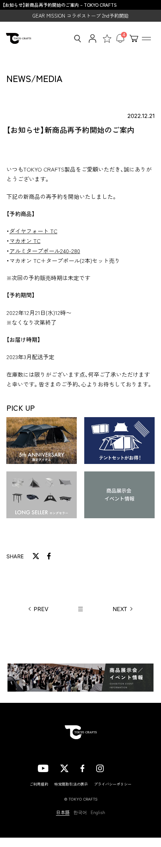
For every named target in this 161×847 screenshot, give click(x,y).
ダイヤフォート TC (33, 231)
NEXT (120, 609)
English (98, 812)
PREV (41, 609)
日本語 (63, 812)
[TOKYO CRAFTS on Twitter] (64, 767)
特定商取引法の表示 (71, 784)
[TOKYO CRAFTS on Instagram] (100, 767)
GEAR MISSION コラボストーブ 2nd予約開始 (81, 15)
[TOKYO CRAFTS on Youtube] (43, 767)
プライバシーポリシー (112, 784)
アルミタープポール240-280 (44, 251)
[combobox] (75, 38)
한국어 (80, 812)
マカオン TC (24, 241)
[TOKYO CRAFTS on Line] (119, 767)
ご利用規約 (39, 784)
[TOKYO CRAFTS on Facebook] (82, 767)
